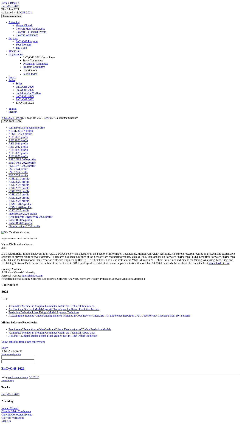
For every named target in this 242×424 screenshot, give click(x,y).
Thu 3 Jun (21, 47)
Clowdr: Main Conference (30, 28)
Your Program (23, 44)
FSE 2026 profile (18, 175)
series (19, 117)
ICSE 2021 (25, 12)
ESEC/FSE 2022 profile (22, 162)
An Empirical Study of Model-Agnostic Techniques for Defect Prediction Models (54, 309)
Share (4, 347)
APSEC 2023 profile (20, 133)
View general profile (11, 354)
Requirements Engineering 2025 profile (31, 216)
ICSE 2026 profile (19, 197)
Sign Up (6, 420)
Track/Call (14, 50)
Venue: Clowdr (24, 25)
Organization (16, 54)
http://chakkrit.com (219, 263)
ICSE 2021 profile (12, 121)
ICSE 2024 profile (19, 191)
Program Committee (34, 66)
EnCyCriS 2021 (13, 368)
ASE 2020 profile (18, 140)
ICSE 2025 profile (19, 194)
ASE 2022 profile (18, 146)
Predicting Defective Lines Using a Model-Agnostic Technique (44, 312)
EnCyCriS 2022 (25, 99)
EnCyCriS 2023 (25, 96)
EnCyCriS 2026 (25, 86)
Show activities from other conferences (23, 341)
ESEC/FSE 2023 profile (22, 165)
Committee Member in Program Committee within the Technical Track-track (51, 306)
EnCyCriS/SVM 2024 (28, 93)
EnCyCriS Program (27, 41)
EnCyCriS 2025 (25, 89)
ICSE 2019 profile (19, 178)
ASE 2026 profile (18, 156)
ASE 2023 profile (18, 149)
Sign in (12, 108)
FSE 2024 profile (18, 168)
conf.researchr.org (18, 377)
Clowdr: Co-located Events (31, 31)
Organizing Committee (35, 63)
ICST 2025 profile (19, 210)
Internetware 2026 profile (23, 213)
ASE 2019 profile (18, 137)
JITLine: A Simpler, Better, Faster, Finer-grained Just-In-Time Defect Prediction (53, 335)
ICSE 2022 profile (19, 184)
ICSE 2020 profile (19, 181)
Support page (7, 380)
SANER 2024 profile (20, 219)
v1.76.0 (34, 377)
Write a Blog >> (10, 2)
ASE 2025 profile (18, 153)
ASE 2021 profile (18, 143)
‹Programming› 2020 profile (24, 226)
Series (19, 83)
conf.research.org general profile (27, 127)
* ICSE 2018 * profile (21, 130)
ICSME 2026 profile (20, 207)
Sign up (13, 111)
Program (13, 38)
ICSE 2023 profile (19, 188)
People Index (30, 73)
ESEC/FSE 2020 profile (22, 159)
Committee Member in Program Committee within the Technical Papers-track (52, 332)
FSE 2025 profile (18, 172)
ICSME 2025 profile (20, 204)
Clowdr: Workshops (27, 34)
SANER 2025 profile (20, 223)
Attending (14, 22)
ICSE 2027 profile (19, 200)
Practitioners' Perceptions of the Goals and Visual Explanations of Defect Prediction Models (60, 329)
